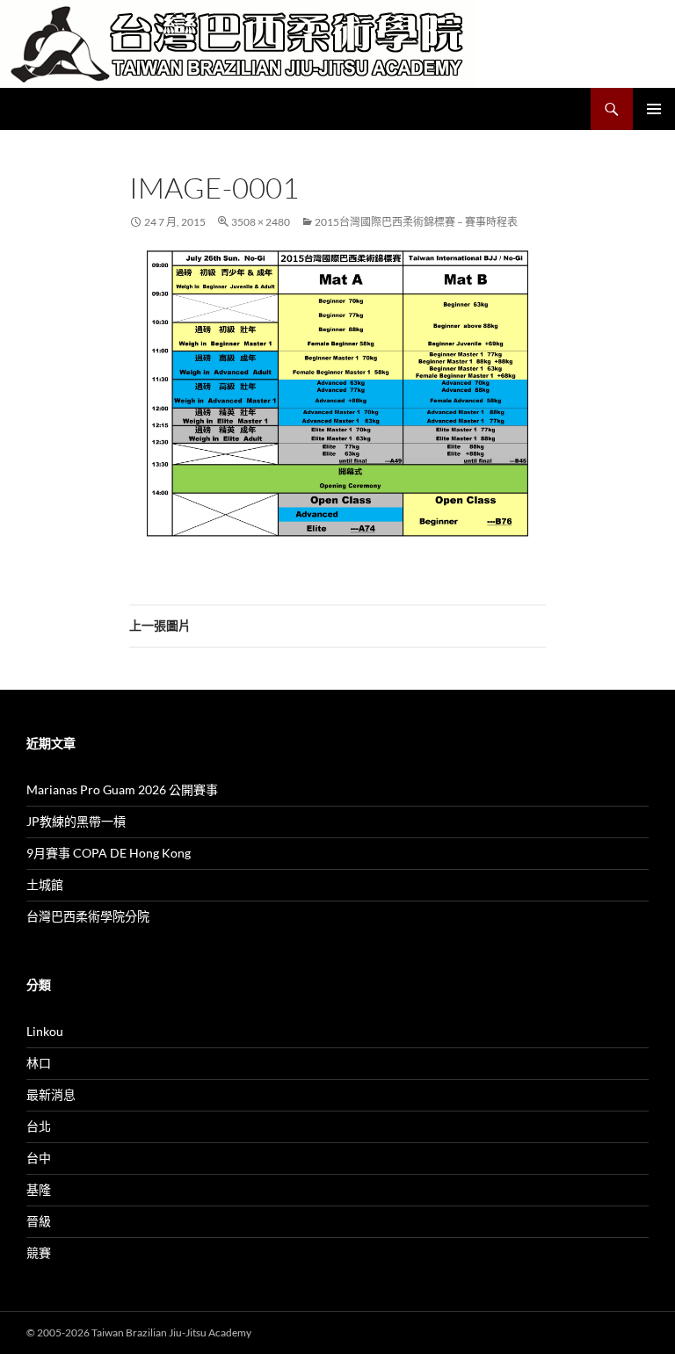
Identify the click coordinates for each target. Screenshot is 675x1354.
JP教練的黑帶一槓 (76, 821)
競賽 (38, 1252)
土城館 (44, 884)
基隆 (38, 1189)
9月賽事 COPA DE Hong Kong (108, 852)
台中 (38, 1157)
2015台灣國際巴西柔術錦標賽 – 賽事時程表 (416, 221)
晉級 (38, 1220)
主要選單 (654, 109)
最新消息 (51, 1094)
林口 (38, 1062)
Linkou (44, 1031)
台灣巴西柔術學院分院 (87, 916)
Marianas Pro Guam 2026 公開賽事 (122, 789)
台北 (38, 1126)
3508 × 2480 (260, 221)
